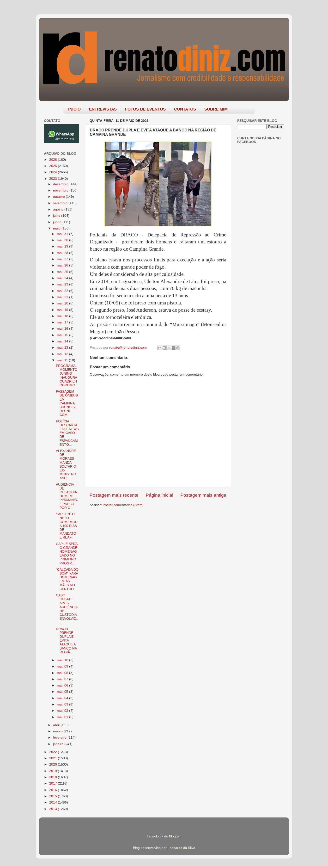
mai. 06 (63, 685)
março (58, 731)
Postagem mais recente (114, 495)
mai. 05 (63, 691)
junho (57, 222)
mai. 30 (63, 240)
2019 (53, 771)
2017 (53, 783)
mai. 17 (63, 322)
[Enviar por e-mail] (159, 348)
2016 (53, 790)
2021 (53, 758)
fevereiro (60, 737)
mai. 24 (63, 278)
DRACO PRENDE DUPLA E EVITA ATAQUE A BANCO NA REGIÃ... (66, 640)
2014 (53, 802)
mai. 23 (63, 284)
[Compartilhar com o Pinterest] (178, 348)
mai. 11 (63, 360)
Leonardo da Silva (181, 848)
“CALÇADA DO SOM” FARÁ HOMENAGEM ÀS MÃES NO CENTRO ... (67, 579)
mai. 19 (63, 310)
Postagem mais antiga (203, 495)
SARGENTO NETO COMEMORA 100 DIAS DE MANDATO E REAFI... (67, 525)
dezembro (61, 184)
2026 (53, 159)
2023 (53, 178)
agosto (58, 209)
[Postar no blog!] (164, 348)
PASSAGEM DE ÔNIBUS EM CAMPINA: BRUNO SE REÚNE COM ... (67, 403)
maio (57, 228)
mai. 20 (63, 303)
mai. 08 (63, 673)
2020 (53, 764)
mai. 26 (63, 265)
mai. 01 (63, 717)
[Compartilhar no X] (168, 348)
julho (57, 215)
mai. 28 (63, 253)
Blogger (175, 836)
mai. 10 (63, 660)
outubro (59, 196)
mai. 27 (63, 259)
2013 (53, 809)
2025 (53, 166)
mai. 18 (63, 316)
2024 (53, 172)
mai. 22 (63, 291)
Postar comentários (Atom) (123, 505)
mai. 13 (63, 347)
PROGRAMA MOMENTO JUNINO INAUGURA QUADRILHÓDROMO (66, 375)
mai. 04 (63, 698)
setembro (60, 203)
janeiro (58, 744)
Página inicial (159, 495)
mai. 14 (63, 341)
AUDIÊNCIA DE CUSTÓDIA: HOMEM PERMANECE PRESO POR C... (67, 496)
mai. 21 (63, 297)
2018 (53, 777)
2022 (53, 752)
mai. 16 (63, 328)
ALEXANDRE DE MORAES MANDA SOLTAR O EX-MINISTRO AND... (66, 464)
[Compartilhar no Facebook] (173, 348)
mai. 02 (63, 710)
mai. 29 (63, 246)
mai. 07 (63, 679)
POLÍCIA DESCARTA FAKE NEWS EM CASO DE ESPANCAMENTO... (67, 433)
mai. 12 (63, 354)
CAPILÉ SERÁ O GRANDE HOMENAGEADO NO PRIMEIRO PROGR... (67, 553)
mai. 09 (63, 666)
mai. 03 (63, 704)
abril (57, 725)
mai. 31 (63, 234)
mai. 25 (63, 272)
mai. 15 (63, 335)
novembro (61, 190)
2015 (53, 796)
